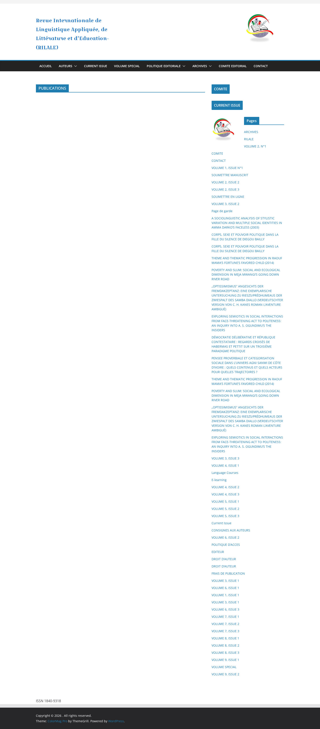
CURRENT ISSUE (95, 66)
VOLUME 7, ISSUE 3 (225, 631)
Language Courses (225, 473)
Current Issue (221, 523)
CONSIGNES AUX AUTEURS (231, 530)
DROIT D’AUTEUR (224, 559)
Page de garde (222, 211)
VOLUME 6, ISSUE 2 (225, 537)
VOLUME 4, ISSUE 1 (225, 465)
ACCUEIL (45, 66)
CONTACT (261, 66)
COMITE (220, 89)
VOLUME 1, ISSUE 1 (225, 595)
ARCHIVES (199, 66)
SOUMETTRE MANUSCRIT (230, 175)
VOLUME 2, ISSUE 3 (225, 189)
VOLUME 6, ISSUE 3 (225, 609)
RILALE (249, 139)
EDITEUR (218, 552)
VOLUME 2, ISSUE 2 (225, 182)
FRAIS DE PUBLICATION (228, 573)
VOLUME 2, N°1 (255, 146)
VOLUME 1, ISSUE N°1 (227, 168)
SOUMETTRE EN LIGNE (228, 197)
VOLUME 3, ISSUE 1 (225, 581)
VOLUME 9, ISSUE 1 (225, 660)
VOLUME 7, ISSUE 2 (225, 624)
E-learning (219, 480)
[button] (74, 66)
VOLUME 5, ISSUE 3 (225, 516)
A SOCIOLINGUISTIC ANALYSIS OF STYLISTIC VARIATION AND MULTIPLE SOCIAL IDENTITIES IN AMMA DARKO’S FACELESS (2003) (247, 222)
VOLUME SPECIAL (127, 66)
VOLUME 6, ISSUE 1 (225, 588)
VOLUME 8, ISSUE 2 (225, 645)
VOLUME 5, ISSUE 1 (225, 501)
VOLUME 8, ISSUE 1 (225, 638)
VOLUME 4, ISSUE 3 (225, 494)
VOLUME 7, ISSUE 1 (225, 617)
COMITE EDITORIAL (233, 66)
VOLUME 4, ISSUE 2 (225, 487)
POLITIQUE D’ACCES (226, 545)
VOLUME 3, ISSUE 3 (225, 458)
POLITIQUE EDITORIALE (164, 66)
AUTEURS (65, 66)
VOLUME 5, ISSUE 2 (225, 509)
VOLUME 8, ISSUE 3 (225, 652)
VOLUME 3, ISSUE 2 (225, 204)
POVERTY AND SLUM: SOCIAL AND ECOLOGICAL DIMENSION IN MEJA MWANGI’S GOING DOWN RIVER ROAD (246, 274)
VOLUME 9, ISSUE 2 (225, 674)
